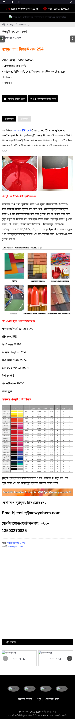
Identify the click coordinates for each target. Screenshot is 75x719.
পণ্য (11, 24)
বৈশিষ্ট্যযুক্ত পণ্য (24, 715)
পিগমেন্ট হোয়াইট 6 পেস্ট (16, 542)
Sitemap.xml (46, 715)
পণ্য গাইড (12, 715)
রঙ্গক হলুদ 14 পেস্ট (15, 546)
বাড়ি (3, 24)
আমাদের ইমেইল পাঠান (16, 98)
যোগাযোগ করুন (52, 699)
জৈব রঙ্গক (22, 24)
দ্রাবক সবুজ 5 (55, 658)
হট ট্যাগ (35, 715)
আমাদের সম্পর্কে (25, 699)
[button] (72, 39)
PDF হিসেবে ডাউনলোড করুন (44, 98)
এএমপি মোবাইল (61, 715)
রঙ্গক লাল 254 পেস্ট (22, 130)
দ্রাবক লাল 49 (19, 658)
